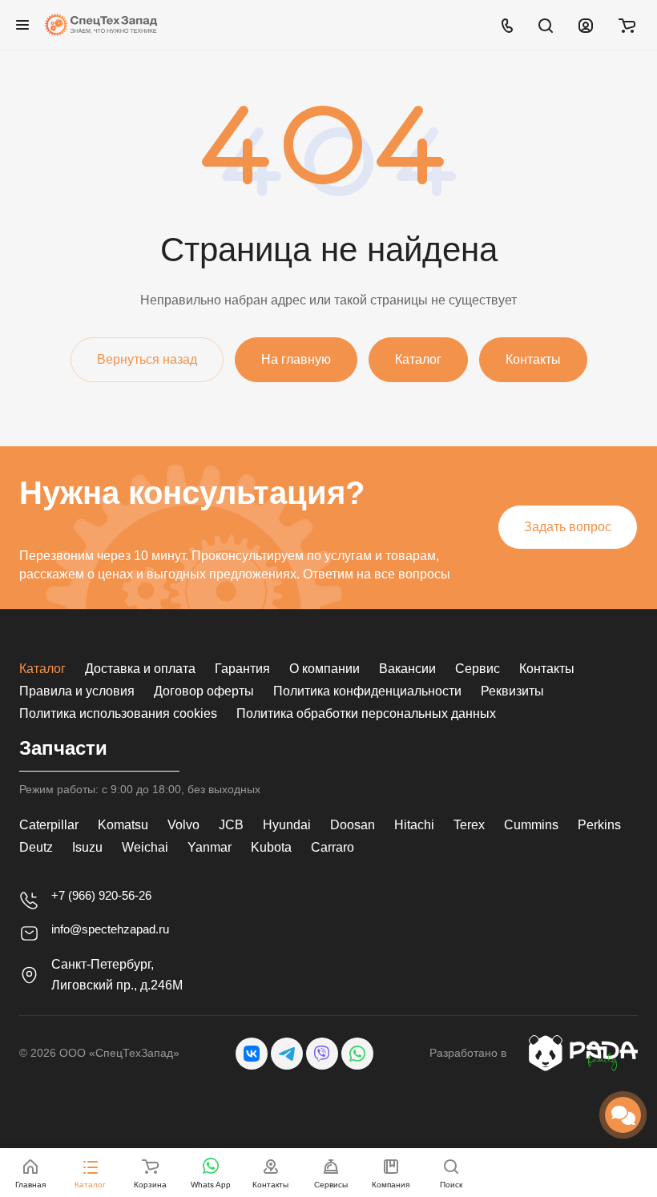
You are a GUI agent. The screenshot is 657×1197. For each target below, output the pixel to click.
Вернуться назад (147, 359)
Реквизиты (512, 691)
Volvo (183, 825)
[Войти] (585, 25)
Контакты (546, 668)
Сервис (477, 668)
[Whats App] (357, 1054)
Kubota (271, 847)
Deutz (36, 847)
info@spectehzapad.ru (110, 929)
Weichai (145, 847)
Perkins (599, 825)
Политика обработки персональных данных (366, 713)
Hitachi (414, 825)
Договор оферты (204, 691)
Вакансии (407, 668)
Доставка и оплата (140, 668)
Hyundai (287, 825)
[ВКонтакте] (252, 1054)
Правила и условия (77, 691)
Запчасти (63, 748)
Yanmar (209, 847)
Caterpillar (49, 825)
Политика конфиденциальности (367, 691)
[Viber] (322, 1054)
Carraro (332, 847)
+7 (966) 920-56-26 (101, 895)
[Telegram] (287, 1054)
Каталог (42, 668)
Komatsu (123, 825)
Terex (469, 825)
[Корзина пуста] (627, 25)
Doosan (352, 825)
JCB (231, 825)
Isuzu (87, 847)
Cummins (531, 825)
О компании (324, 668)
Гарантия (242, 668)
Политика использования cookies (118, 713)
